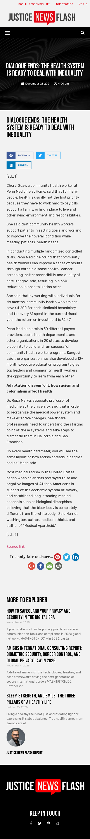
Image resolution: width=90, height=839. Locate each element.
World (83, 4)
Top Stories (64, 4)
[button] (7, 33)
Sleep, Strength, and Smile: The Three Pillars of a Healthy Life (41, 699)
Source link (16, 547)
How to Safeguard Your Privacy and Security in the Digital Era (39, 614)
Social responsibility (34, 4)
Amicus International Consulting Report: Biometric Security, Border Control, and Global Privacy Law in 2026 (44, 654)
